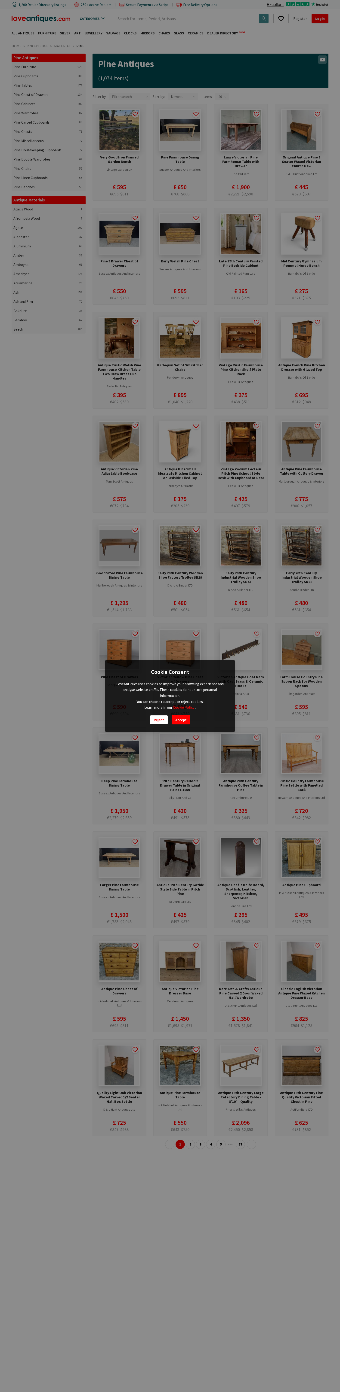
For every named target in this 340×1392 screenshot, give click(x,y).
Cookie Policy (184, 707)
